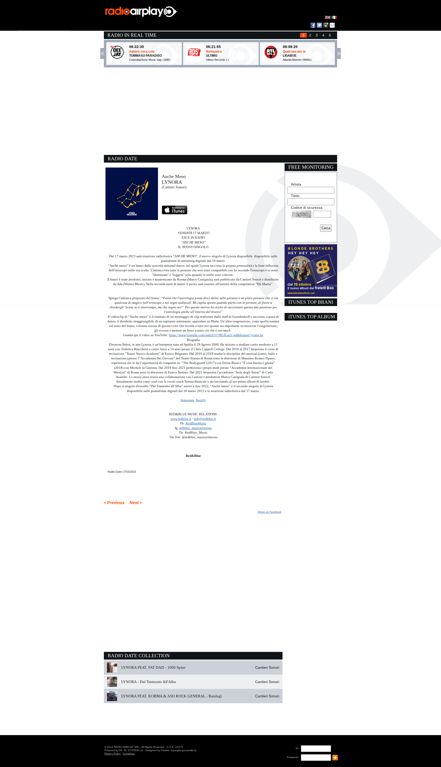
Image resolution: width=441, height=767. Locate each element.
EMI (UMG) (290, 59)
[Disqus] (193, 578)
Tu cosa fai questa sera (146, 51)
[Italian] (334, 18)
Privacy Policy (112, 753)
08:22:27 (213, 47)
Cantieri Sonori (267, 667)
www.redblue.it (181, 419)
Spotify (201, 400)
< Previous (114, 503)
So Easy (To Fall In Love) (300, 51)
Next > (136, 503)
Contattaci (129, 753)
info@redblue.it (205, 419)
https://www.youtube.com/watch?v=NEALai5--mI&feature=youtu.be (216, 335)
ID (297, 748)
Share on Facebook (269, 511)
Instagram (187, 400)
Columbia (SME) (139, 59)
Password (292, 757)
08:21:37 (136, 47)
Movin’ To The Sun (219, 51)
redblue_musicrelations (195, 428)
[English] (328, 18)
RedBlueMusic (196, 423)
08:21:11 (290, 47)
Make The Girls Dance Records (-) (227, 59)
